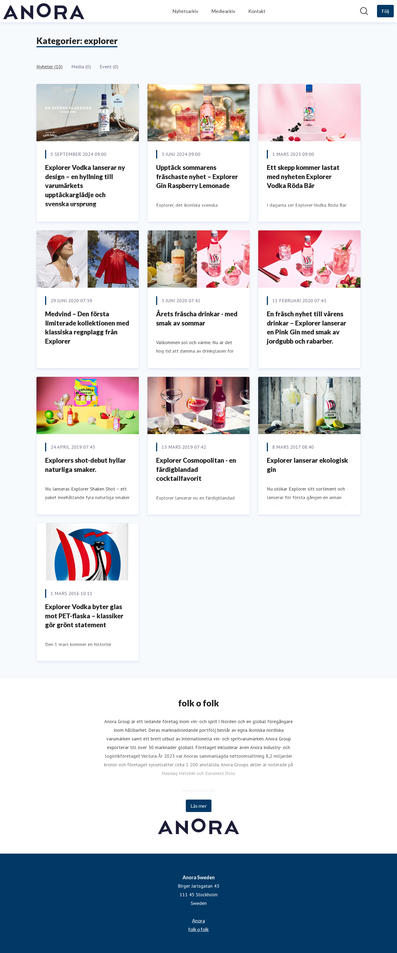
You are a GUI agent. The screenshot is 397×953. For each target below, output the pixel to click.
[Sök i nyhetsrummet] (364, 11)
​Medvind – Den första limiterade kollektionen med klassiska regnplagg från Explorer (87, 327)
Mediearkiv (223, 11)
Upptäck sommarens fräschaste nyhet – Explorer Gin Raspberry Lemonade (197, 176)
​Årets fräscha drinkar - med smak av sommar (196, 318)
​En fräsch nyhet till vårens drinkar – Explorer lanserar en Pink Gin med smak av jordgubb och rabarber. (306, 327)
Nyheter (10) (49, 66)
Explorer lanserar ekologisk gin (307, 464)
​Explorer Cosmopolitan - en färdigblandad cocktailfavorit (196, 469)
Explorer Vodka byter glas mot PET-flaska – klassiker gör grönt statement (84, 616)
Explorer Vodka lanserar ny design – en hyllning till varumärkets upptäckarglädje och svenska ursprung (85, 185)
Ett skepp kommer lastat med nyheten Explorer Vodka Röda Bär (303, 176)
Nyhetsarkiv (185, 11)
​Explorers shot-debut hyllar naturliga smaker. (85, 464)
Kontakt (256, 11)
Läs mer (198, 806)
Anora (198, 921)
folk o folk (198, 929)
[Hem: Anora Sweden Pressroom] (43, 11)
